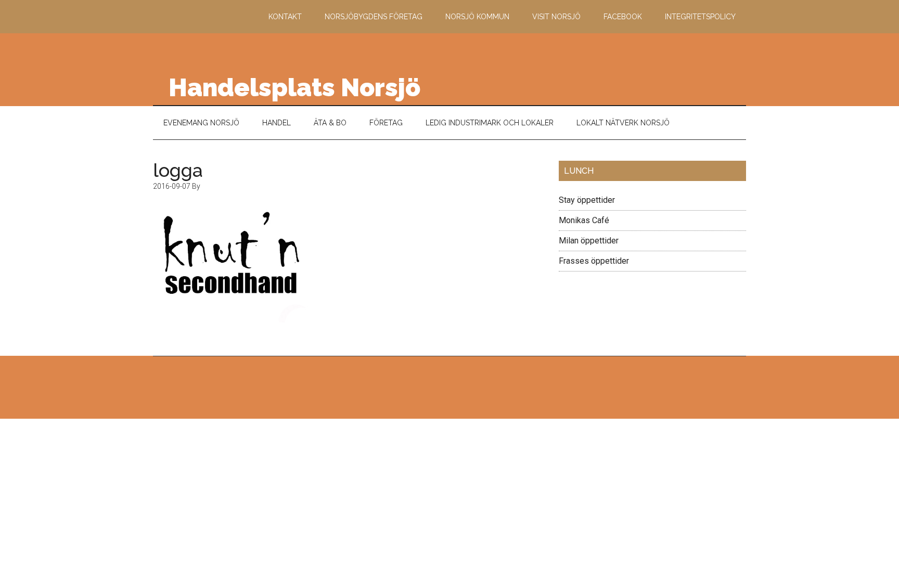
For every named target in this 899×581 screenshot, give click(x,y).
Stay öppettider (587, 200)
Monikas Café (584, 220)
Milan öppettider (589, 241)
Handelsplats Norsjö (294, 87)
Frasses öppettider (594, 261)
